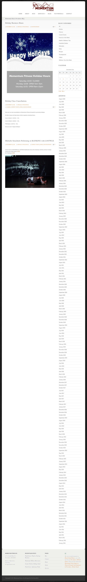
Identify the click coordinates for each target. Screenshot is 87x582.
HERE (18, 151)
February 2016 (62, 437)
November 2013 (63, 480)
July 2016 (61, 423)
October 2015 (62, 447)
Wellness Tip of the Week (65, 60)
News (21, 107)
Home (20, 13)
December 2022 (63, 219)
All (59, 26)
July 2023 (61, 199)
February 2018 (62, 377)
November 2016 (63, 412)
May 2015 (61, 453)
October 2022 (62, 224)
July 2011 (61, 526)
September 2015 (63, 450)
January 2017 (62, 407)
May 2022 (61, 238)
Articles (61, 29)
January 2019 (62, 347)
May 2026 (61, 107)
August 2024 (62, 164)
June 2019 (61, 333)
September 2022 (63, 227)
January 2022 (62, 248)
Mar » (63, 91)
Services (41, 13)
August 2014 (62, 466)
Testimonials (58, 13)
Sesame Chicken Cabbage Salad (32, 564)
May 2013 (61, 486)
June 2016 (61, 426)
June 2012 (61, 505)
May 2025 (61, 139)
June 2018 (61, 366)
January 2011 (62, 543)
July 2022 (61, 232)
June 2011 (61, 529)
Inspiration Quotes (63, 43)
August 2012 (62, 502)
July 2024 (61, 167)
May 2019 (61, 336)
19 (60, 85)
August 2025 (62, 131)
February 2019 (62, 344)
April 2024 (61, 175)
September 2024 (63, 161)
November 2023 (63, 188)
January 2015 (62, 461)
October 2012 (62, 499)
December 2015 (63, 442)
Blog (49, 13)
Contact (69, 13)
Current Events (15, 107)
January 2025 (62, 150)
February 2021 (62, 278)
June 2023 (61, 202)
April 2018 (61, 371)
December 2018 (63, 349)
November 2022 (63, 221)
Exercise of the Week (64, 37)
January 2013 (62, 491)
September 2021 (63, 259)
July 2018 (61, 363)
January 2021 (62, 281)
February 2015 (62, 458)
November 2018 (63, 352)
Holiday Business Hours (14, 23)
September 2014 (63, 464)
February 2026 (62, 115)
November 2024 (63, 156)
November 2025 (63, 123)
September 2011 (63, 521)
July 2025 (61, 134)
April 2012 (61, 507)
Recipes (61, 51)
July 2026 (61, 101)
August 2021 (62, 262)
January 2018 (62, 379)
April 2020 (61, 306)
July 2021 (61, 265)
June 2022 (61, 235)
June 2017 (61, 393)
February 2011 (62, 540)
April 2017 (61, 398)
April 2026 (61, 110)
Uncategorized (35, 26)
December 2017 (63, 382)
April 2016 (61, 431)
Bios (33, 13)
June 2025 (61, 137)
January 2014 (62, 475)
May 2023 (61, 205)
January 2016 (62, 439)
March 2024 (62, 178)
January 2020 (62, 314)
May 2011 (61, 532)
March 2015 (62, 456)
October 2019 (62, 322)
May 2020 (61, 303)
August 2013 (62, 483)
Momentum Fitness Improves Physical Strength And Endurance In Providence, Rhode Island (73, 565)
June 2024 (61, 169)
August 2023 (62, 197)
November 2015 (63, 445)
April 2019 (61, 338)
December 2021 (63, 251)
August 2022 (62, 229)
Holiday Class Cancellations (16, 101)
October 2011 (62, 518)
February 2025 (62, 148)
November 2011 (63, 516)
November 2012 (63, 496)
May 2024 (61, 172)
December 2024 (63, 153)
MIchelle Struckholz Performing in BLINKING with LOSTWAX (29, 140)
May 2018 (61, 368)
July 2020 (61, 298)
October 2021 (62, 257)
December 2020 (63, 284)
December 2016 (63, 409)
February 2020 (62, 311)
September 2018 (63, 357)
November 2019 (63, 319)
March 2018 (62, 374)
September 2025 (63, 129)
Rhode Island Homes (70, 558)
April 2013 (61, 488)
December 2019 (63, 317)
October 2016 (62, 415)
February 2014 (62, 472)
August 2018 (62, 360)
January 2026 (62, 118)
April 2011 (61, 535)
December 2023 (63, 186)
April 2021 (61, 273)
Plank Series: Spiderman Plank (32, 567)
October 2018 (62, 355)
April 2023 (61, 208)
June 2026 (61, 104)
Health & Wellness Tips (65, 40)
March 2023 (62, 210)
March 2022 (62, 243)
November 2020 (63, 287)
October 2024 (62, 159)
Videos (60, 57)
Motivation (61, 46)
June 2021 (61, 268)
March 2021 (62, 276)
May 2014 (61, 469)
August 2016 (62, 420)
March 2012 (62, 510)
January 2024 (62, 183)
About (27, 13)
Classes (8, 107)
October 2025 (62, 126)
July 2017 (61, 390)
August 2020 (62, 295)
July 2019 (61, 330)
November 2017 (63, 385)
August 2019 (62, 328)
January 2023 (62, 216)
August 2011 (62, 524)
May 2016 (61, 428)
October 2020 (62, 289)
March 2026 (62, 112)
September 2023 (63, 194)
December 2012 (63, 494)
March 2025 (62, 145)
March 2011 (62, 537)
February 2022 (62, 246)
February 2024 (62, 180)
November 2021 (63, 254)
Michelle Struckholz (23, 26)
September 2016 (63, 417)
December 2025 (63, 120)
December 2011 (63, 513)
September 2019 (63, 325)
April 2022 (61, 240)
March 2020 (62, 308)
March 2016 (62, 434)
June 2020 (61, 300)
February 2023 (62, 213)
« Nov (59, 91)
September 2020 (63, 292)
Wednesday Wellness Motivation (32, 561)
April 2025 (61, 142)
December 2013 (63, 477)
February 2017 (62, 404)
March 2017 (62, 401)
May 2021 (61, 270)
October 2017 (62, 387)
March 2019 (62, 341)
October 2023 (62, 191)
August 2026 (62, 99)
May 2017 (61, 396)
